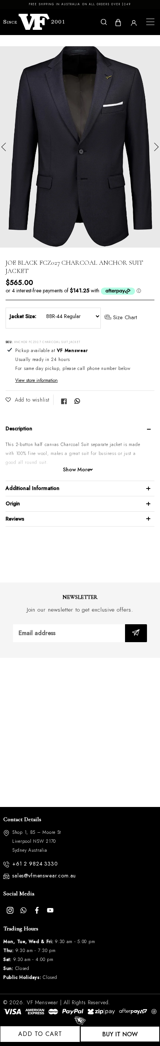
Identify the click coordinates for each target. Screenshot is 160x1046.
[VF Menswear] (33, 22)
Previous (5, 147)
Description (19, 428)
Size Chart (124, 318)
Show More (76, 469)
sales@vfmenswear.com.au (44, 875)
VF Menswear (42, 1002)
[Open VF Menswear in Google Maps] (80, 732)
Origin (13, 503)
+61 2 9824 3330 (35, 863)
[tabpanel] (80, 147)
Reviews (15, 518)
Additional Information (33, 488)
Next (154, 147)
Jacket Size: (23, 316)
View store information (36, 380)
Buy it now (120, 1034)
